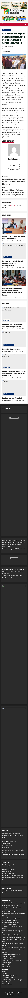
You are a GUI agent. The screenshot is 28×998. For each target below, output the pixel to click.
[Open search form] (25, 24)
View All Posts (14, 170)
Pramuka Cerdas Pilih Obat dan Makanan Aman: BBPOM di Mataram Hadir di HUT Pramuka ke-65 (14, 373)
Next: (13, 191)
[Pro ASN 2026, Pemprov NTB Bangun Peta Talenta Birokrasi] (14, 226)
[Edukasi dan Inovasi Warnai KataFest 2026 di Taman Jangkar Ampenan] (14, 314)
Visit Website (14, 165)
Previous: (13, 180)
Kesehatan (6, 367)
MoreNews (10, 995)
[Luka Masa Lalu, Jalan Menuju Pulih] (14, 388)
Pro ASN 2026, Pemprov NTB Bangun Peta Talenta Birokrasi (13, 237)
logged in (12, 205)
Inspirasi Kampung (8, 345)
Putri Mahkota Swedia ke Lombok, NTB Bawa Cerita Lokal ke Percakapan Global (13, 263)
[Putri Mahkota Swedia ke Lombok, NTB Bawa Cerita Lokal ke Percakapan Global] (14, 251)
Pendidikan (7, 320)
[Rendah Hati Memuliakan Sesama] (14, 339)
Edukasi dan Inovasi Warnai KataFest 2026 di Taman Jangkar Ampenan (12, 326)
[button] (2, 24)
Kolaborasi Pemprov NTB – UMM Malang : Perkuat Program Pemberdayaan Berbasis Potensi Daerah (12, 291)
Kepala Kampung (8, 46)
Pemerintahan (6, 29)
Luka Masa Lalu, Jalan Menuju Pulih (12, 398)
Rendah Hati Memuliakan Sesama (11, 349)
